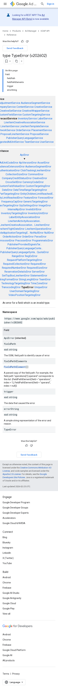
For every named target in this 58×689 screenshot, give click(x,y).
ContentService (25, 106)
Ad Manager (33, 4)
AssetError (43, 162)
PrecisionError (23, 240)
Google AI (7, 655)
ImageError (45, 205)
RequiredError (38, 263)
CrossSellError (13, 182)
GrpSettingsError (28, 205)
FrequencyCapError (12, 201)
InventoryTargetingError (14, 213)
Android (7, 577)
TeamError (45, 279)
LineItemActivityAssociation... (24, 221)
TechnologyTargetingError (15, 283)
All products (9, 660)
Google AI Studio (11, 593)
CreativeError (39, 178)
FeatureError (30, 197)
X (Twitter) (8, 558)
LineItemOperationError (38, 228)
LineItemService (9, 126)
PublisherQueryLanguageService (24, 138)
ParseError (40, 236)
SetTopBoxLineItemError (16, 275)
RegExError (31, 256)
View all (6, 613)
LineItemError (42, 224)
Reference (11, 35)
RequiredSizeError (37, 267)
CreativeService (43, 106)
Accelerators (9, 518)
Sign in (50, 4)
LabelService (45, 118)
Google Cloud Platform (14, 650)
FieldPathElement (15, 366)
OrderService (23, 130)
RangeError (18, 256)
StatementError (38, 275)
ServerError (38, 271)
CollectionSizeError (16, 174)
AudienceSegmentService (35, 102)
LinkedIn (7, 553)
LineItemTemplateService (34, 126)
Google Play (9, 608)
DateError (7, 189)
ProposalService (39, 134)
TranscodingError (11, 287)
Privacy (16, 673)
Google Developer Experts (16, 513)
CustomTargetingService (36, 114)
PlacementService (41, 130)
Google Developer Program (16, 502)
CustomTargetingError (38, 186)
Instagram (8, 547)
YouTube (7, 563)
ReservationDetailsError (17, 271)
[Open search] (42, 4)
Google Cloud (9, 603)
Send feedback (15, 48)
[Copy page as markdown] (16, 61)
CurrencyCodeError (33, 182)
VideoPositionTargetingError (24, 295)
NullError (49, 232)
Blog (5, 537)
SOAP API (45, 31)
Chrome (7, 582)
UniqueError (40, 287)
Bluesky (6, 542)
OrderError (28, 236)
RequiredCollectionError (16, 263)
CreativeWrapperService (35, 110)
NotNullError (37, 232)
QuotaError (43, 252)
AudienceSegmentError (38, 166)
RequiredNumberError (14, 267)
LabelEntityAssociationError (24, 217)
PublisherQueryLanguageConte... (24, 248)
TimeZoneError (39, 283)
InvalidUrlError (33, 209)
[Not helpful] (27, 41)
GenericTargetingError (35, 201)
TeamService (31, 141)
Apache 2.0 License (12, 474)
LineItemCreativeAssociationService (24, 122)
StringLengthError (29, 279)
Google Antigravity (12, 598)
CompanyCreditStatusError (17, 178)
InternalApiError (16, 209)
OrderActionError (12, 236)
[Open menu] (5, 4)
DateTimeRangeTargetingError (30, 189)
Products (16, 31)
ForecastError (45, 197)
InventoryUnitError (38, 213)
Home (5, 31)
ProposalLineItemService (14, 134)
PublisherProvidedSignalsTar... (24, 244)
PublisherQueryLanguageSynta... (18, 252)
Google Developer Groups (15, 507)
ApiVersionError (28, 162)
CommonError (35, 174)
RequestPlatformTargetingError (24, 260)
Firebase (7, 587)
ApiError (24, 154)
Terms (6, 673)
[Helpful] (22, 41)
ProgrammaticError (42, 240)
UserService (47, 141)
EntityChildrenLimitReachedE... (37, 193)
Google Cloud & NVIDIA (14, 523)
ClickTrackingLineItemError (35, 170)
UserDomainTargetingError (24, 291)
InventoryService (27, 118)
